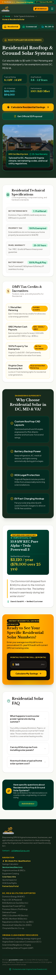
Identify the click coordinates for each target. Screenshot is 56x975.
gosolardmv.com (16, 960)
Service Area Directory (12, 867)
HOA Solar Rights (9, 883)
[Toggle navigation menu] (52, 8)
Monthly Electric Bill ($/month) (28, 657)
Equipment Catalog (10, 874)
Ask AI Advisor (28, 804)
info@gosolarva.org (20, 851)
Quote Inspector (9, 880)
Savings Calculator (10, 864)
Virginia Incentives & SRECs (13, 870)
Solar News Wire (9, 877)
